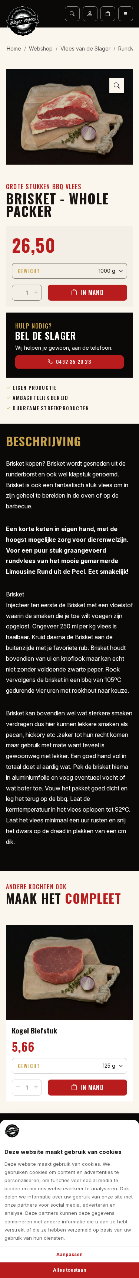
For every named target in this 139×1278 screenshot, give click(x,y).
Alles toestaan (69, 1270)
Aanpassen (69, 1254)
